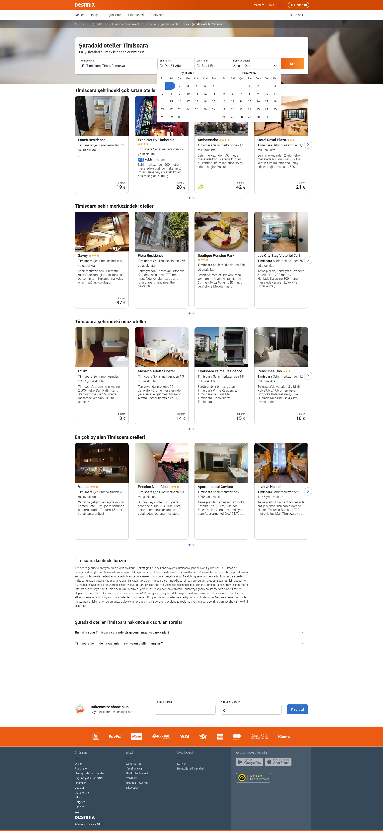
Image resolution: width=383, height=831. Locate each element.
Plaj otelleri (136, 15)
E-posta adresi (163, 701)
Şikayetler (132, 787)
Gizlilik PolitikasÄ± (137, 773)
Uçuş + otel (114, 15)
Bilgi (129, 752)
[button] (271, 5)
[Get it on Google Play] (250, 763)
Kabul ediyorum (230, 701)
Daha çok (297, 15)
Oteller (79, 15)
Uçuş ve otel (82, 792)
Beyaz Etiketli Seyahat (190, 768)
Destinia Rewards (137, 782)
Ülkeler (79, 797)
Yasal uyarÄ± (134, 768)
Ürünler (81, 752)
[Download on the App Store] (279, 763)
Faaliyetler (157, 15)
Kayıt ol (297, 709)
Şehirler (79, 806)
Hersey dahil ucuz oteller (90, 773)
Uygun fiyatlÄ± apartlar (89, 778)
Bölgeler (80, 802)
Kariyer (181, 763)
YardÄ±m (131, 778)
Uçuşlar (95, 15)
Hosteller (80, 782)
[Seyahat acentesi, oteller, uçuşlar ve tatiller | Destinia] (85, 5)
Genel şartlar (134, 763)
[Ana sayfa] (76, 24)
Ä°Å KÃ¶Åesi (185, 752)
